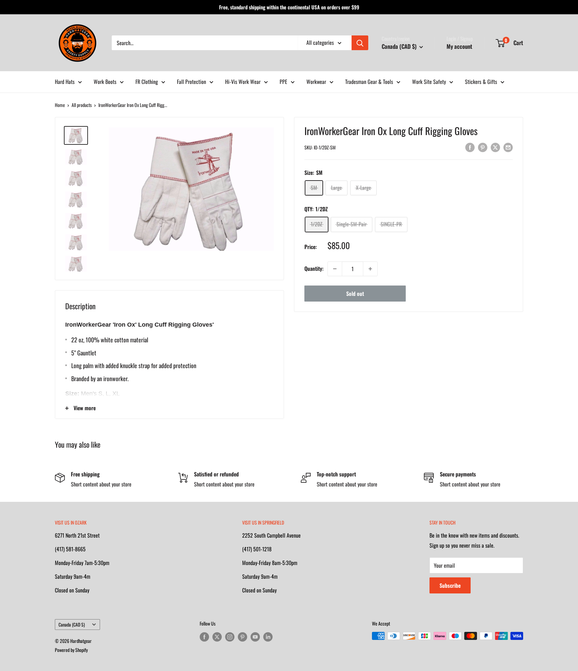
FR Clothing (146, 82)
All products (82, 104)
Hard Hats (65, 82)
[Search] (360, 42)
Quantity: (313, 268)
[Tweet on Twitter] (495, 147)
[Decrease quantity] (335, 269)
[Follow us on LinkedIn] (268, 637)
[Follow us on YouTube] (255, 637)
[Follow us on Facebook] (204, 637)
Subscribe (450, 585)
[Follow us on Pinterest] (242, 637)
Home (60, 104)
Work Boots (105, 82)
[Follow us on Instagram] (229, 637)
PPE (283, 82)
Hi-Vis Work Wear (243, 82)
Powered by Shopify (71, 649)
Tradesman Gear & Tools (369, 82)
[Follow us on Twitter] (217, 637)
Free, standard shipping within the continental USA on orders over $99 (289, 7)
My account (459, 46)
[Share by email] (508, 147)
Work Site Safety (429, 82)
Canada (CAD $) (72, 624)
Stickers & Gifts (481, 82)
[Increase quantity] (370, 269)
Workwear (316, 82)
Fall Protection (191, 82)
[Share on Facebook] (470, 147)
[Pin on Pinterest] (482, 147)
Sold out (355, 294)
